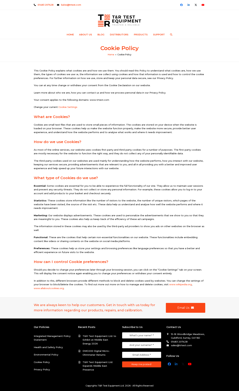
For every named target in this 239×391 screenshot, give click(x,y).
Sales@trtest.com (71, 5)
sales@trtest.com (181, 345)
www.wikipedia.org (180, 284)
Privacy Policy (42, 369)
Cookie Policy (42, 362)
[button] (171, 34)
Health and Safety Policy (48, 347)
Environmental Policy (46, 354)
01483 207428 (46, 5)
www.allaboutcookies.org (49, 288)
